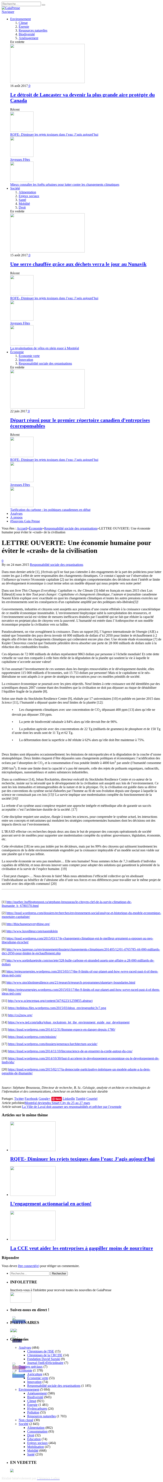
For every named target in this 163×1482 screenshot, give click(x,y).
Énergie (24, 26)
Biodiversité (27, 34)
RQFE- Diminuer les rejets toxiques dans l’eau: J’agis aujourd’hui (54, 134)
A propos (16, 517)
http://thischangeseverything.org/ (28, 924)
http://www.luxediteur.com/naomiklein (32, 931)
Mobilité (24, 203)
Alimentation (27, 192)
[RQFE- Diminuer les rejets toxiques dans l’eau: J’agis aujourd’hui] (33, 1150)
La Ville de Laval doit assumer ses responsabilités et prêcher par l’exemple (71, 1106)
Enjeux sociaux (29, 196)
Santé (22, 200)
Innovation (26, 359)
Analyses (16, 513)
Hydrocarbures (37, 1408)
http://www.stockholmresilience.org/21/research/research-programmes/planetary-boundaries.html (70, 982)
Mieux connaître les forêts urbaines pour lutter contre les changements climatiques (64, 184)
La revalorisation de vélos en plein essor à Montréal (44, 348)
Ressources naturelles (33, 30)
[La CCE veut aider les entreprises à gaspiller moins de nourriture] (33, 1239)
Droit (22, 207)
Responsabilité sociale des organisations (45, 363)
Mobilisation (35, 1447)
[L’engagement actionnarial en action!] (33, 1194)
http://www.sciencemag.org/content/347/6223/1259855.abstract (50, 1000)
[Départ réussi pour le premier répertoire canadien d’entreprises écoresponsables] (47, 407)
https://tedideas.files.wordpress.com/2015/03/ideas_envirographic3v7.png (57, 1008)
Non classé (26, 1420)
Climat (23, 23)
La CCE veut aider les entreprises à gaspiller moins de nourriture (81, 1248)
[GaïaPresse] (11, 8)
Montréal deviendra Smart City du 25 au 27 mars (57, 1103)
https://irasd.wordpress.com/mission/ (32, 1037)
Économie (17, 352)
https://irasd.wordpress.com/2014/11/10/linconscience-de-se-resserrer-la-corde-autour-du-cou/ (70, 1051)
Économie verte (29, 356)
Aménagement (28, 38)
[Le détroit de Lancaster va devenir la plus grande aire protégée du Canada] (47, 82)
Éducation (34, 1439)
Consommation (37, 1431)
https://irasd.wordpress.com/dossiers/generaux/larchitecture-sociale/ (52, 1044)
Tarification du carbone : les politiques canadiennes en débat (50, 510)
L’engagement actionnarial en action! (50, 1203)
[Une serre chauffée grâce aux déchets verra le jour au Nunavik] (47, 251)
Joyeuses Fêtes (20, 159)
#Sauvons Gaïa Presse (25, 521)
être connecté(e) (28, 1266)
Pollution (33, 1412)
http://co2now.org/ (20, 1015)
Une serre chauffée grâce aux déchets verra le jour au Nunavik (78, 264)
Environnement (20, 19)
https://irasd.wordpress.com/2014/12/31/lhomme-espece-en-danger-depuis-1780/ (61, 1029)
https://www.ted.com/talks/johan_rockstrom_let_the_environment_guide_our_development (68, 1022)
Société (15, 188)
